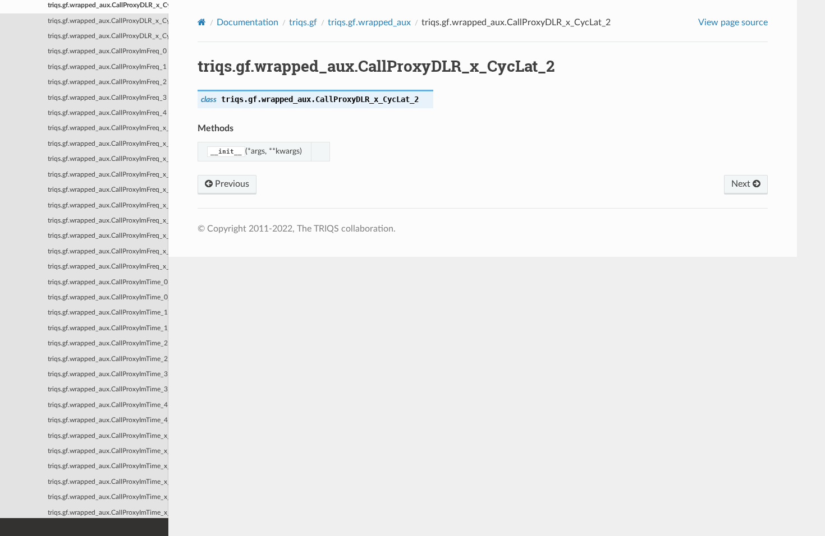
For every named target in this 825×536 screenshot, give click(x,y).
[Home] (202, 22)
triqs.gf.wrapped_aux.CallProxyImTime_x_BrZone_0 (108, 436)
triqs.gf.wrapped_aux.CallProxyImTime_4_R (108, 420)
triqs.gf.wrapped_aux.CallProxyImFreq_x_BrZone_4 (108, 190)
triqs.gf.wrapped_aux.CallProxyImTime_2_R (108, 359)
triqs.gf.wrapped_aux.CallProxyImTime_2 (108, 343)
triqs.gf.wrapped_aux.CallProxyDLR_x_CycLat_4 (108, 36)
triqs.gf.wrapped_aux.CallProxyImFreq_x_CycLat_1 (108, 221)
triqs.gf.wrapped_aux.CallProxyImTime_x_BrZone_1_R (108, 482)
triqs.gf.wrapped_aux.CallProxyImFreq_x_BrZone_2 (108, 159)
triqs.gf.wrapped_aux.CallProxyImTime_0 (108, 282)
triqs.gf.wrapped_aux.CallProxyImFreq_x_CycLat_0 (108, 205)
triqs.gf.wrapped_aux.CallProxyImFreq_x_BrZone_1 (108, 144)
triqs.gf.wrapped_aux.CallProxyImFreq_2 (107, 82)
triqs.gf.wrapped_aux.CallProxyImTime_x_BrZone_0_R (108, 451)
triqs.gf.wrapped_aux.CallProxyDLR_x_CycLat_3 (108, 21)
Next (742, 183)
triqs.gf (303, 22)
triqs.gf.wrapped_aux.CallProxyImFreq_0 (107, 51)
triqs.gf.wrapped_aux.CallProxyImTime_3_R (108, 389)
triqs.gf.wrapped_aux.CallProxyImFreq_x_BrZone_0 (108, 128)
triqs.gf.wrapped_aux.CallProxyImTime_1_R (108, 328)
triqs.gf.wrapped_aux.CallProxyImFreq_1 (107, 67)
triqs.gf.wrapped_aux (369, 22)
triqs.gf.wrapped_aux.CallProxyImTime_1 (108, 312)
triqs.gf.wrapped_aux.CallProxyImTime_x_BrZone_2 (108, 497)
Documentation (247, 22)
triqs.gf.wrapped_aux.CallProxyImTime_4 (108, 405)
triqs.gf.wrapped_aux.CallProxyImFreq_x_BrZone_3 (108, 175)
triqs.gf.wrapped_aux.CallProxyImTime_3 (108, 374)
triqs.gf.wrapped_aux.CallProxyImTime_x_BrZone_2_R (108, 513)
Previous (231, 183)
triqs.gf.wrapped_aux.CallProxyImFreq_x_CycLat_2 (108, 236)
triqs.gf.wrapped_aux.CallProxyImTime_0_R (108, 297)
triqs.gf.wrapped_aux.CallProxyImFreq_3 (107, 98)
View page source (733, 22)
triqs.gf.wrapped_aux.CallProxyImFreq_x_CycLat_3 (108, 251)
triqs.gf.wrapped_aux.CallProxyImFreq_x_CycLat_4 (108, 267)
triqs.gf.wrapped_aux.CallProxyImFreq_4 (107, 113)
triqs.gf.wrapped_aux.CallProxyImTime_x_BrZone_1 (108, 466)
